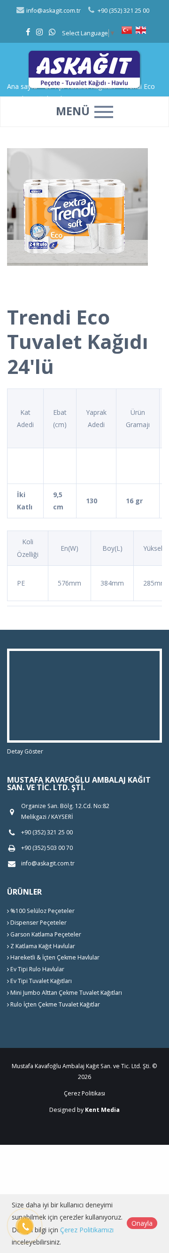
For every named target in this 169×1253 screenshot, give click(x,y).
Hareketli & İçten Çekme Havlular (54, 957)
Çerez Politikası (84, 1093)
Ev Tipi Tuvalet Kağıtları (40, 981)
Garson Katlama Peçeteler (45, 934)
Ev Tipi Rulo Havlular (36, 969)
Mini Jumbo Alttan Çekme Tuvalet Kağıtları (65, 993)
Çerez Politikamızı (87, 1229)
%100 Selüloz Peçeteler (42, 911)
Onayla (142, 1223)
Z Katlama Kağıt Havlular (42, 946)
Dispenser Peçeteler (38, 923)
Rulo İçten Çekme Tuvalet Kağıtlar (54, 1004)
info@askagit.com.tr (53, 11)
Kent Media (102, 1110)
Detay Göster (25, 751)
